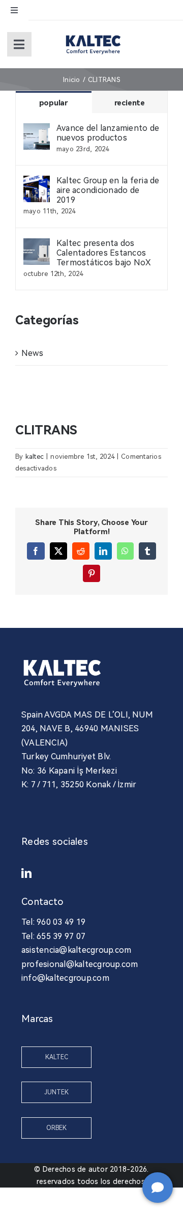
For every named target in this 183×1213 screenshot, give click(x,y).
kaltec (34, 456)
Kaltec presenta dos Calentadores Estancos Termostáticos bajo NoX (103, 252)
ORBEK (56, 1128)
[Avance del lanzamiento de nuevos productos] (36, 130)
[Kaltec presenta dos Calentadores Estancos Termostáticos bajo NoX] (36, 245)
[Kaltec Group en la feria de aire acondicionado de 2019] (36, 182)
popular (53, 102)
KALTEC (56, 1057)
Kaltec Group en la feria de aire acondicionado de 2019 (107, 190)
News (32, 353)
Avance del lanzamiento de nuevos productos (107, 133)
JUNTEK (56, 1092)
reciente (129, 102)
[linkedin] (26, 873)
